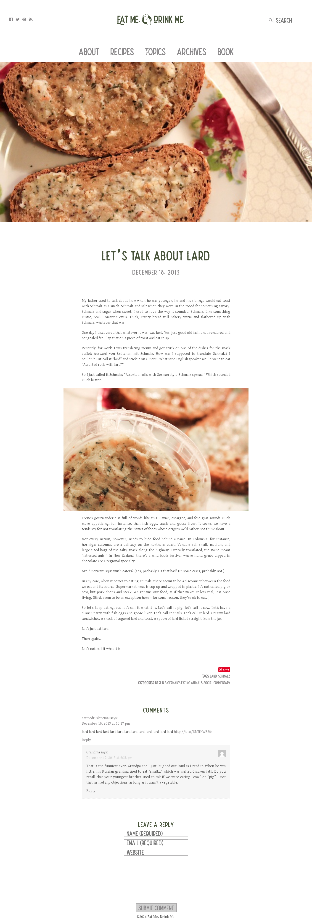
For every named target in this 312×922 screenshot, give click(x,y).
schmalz (224, 676)
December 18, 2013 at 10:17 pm (106, 723)
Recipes (122, 52)
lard (213, 676)
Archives (191, 52)
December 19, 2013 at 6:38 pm (109, 758)
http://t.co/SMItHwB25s (193, 732)
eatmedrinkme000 (96, 718)
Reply (86, 740)
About (89, 52)
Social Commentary (217, 683)
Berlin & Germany (167, 683)
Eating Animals (191, 683)
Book (225, 52)
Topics (155, 52)
